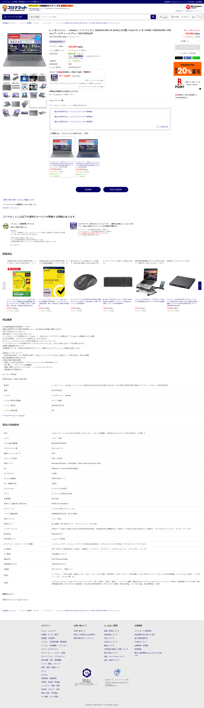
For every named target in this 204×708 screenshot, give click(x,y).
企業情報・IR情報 (141, 645)
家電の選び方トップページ (84, 638)
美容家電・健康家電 (49, 678)
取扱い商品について (111, 631)
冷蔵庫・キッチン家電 (49, 634)
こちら (101, 80)
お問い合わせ (189, 11)
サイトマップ (198, 11)
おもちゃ (44, 675)
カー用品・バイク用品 (49, 696)
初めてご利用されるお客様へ (85, 634)
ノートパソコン (47, 23)
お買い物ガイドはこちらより (11, 208)
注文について (109, 638)
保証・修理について (111, 660)
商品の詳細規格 (116, 189)
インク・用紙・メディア (50, 664)
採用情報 (138, 649)
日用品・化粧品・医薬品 (50, 682)
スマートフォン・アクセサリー (53, 656)
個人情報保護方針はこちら (111, 685)
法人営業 (191, 2)
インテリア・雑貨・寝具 (50, 686)
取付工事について (111, 653)
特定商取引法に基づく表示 (145, 634)
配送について (109, 645)
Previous (4, 286)
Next (199, 286)
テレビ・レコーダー (49, 631)
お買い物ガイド (179, 11)
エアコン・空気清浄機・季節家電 (54, 642)
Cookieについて (141, 642)
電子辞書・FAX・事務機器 (51, 660)
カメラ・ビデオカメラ (49, 649)
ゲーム (43, 671)
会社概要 (199, 2)
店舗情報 (167, 2)
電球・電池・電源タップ (50, 667)
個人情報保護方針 (141, 638)
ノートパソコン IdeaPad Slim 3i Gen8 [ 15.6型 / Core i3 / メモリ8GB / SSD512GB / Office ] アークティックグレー (87, 23)
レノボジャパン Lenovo (61, 395)
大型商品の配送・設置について (116, 649)
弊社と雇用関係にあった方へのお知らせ (148, 654)
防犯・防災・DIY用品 (49, 693)
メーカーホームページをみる (14, 415)
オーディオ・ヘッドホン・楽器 (53, 653)
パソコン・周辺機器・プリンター (29, 23)
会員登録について (111, 634)
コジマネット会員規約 (143, 631)
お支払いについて (111, 642)
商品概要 (88, 189)
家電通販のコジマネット (10, 23)
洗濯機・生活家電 (48, 638)
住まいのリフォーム (179, 2)
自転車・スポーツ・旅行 (50, 689)
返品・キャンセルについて (114, 656)
